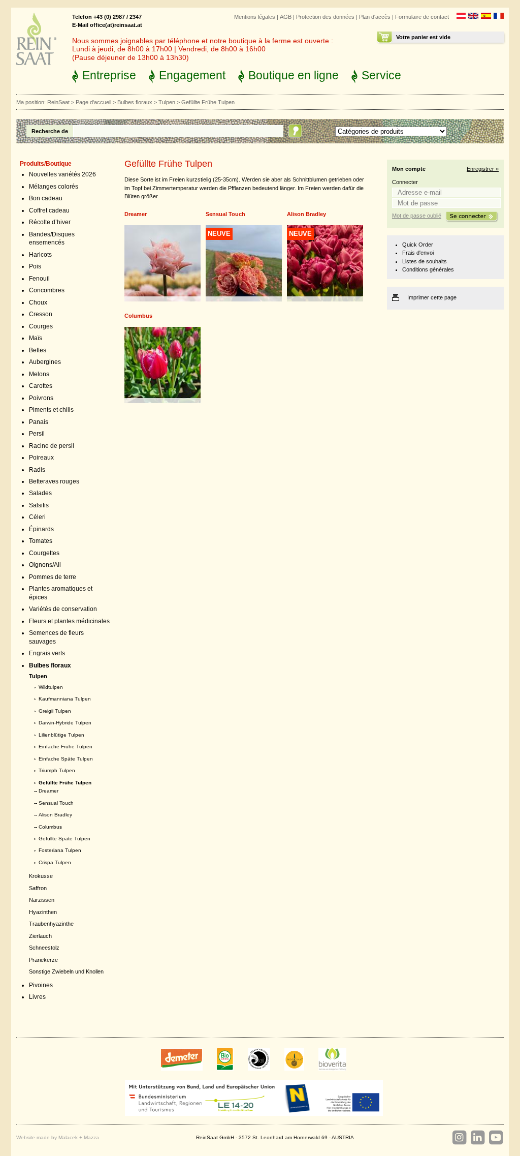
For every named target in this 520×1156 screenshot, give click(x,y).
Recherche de (49, 131)
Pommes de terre (52, 577)
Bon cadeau (45, 198)
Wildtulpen (51, 687)
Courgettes (44, 553)
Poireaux (41, 457)
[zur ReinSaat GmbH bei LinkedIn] (477, 1138)
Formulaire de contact (422, 17)
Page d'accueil (93, 102)
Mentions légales (254, 17)
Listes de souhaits (424, 261)
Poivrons (41, 398)
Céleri (37, 517)
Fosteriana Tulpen (60, 850)
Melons (39, 374)
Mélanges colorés (53, 186)
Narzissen (41, 900)
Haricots (40, 254)
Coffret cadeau (49, 210)
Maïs (35, 338)
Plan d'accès (375, 17)
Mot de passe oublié (416, 215)
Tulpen (166, 102)
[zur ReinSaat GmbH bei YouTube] (496, 1138)
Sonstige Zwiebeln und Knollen (66, 971)
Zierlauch (40, 936)
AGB (285, 17)
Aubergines (45, 362)
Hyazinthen (43, 912)
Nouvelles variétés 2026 (62, 174)
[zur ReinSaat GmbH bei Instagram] (459, 1138)
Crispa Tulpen (55, 862)
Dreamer (48, 791)
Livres (37, 996)
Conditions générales (428, 269)
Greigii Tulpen (55, 711)
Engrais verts (47, 653)
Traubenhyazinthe (51, 924)
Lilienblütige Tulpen (61, 735)
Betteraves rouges (54, 481)
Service (381, 75)
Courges (41, 326)
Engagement (192, 75)
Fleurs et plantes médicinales (69, 621)
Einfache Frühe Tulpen (65, 746)
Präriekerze (43, 960)
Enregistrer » (483, 169)
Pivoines (41, 985)
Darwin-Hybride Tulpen (65, 722)
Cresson (40, 314)
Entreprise (109, 75)
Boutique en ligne (293, 75)
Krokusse (41, 876)
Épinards (41, 529)
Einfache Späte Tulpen (66, 759)
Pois (35, 266)
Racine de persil (51, 445)
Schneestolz (44, 948)
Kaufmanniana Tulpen (65, 699)
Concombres (46, 290)
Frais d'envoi (418, 253)
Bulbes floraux (134, 102)
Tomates (40, 540)
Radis (37, 469)
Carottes (40, 385)
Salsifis (39, 505)
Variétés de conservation (63, 609)
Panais (38, 421)
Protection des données (325, 17)
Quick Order (417, 244)
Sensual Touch (56, 803)
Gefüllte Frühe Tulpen (65, 782)
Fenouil (39, 278)
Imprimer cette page (432, 297)
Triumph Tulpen (57, 770)
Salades (40, 493)
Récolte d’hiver (50, 222)
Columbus (50, 827)
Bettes (37, 350)
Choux (38, 302)
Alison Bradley (55, 814)
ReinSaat (58, 102)
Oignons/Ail (45, 564)
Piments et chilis (51, 409)
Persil (37, 433)
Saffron (38, 888)
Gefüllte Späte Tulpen (64, 838)
